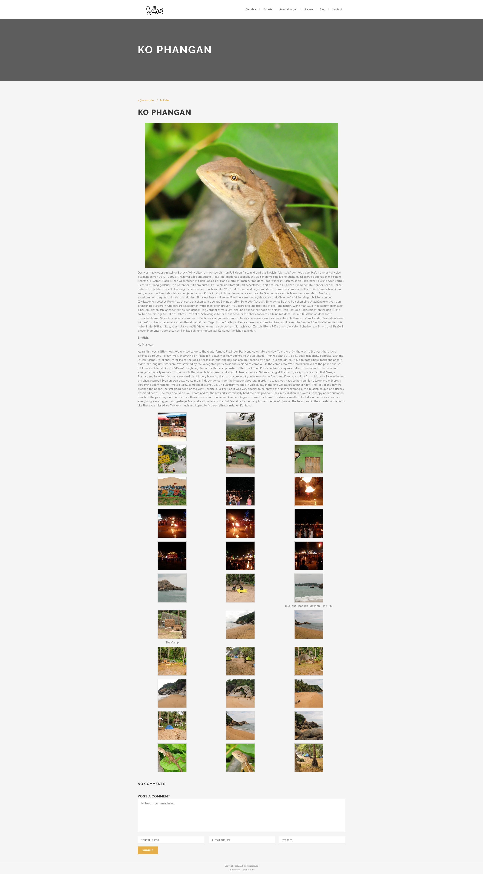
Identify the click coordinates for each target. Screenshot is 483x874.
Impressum (234, 870)
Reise (166, 100)
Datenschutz (248, 870)
